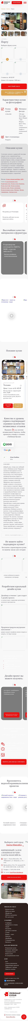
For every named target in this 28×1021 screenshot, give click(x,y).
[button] (24, 21)
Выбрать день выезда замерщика (14, 761)
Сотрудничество (10, 940)
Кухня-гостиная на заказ (7, 190)
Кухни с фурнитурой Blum (13, 179)
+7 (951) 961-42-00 (14, 869)
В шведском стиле (5, 183)
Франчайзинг (17, 2)
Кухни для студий (5, 185)
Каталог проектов (10, 945)
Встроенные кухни (10, 948)
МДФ (22, 179)
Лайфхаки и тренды (11, 967)
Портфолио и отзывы (11, 925)
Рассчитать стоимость (14, 93)
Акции (7, 926)
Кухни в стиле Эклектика (17, 183)
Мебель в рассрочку (11, 915)
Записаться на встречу (14, 877)
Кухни (8, 9)
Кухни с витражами (15, 188)
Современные (4, 192)
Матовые (16, 190)
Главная (3, 9)
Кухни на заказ (9, 909)
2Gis (11, 459)
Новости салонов (10, 969)
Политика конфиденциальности (12, 1002)
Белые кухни (9, 953)
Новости (7, 936)
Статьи (7, 932)
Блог (6, 961)
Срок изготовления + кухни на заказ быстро (13, 983)
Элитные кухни (13, 192)
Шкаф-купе (8, 913)
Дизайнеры (8, 938)
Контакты (8, 942)
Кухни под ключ (5, 188)
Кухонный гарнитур (8, 382)
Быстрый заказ (14, 86)
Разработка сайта (13, 1011)
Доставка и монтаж (11, 930)
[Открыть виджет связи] (24, 1017)
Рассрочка (8, 928)
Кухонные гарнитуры (11, 950)
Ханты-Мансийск (14, 845)
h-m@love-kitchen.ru (16, 872)
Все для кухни (9, 917)
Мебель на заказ (10, 911)
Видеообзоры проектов (12, 965)
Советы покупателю (11, 963)
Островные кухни (10, 951)
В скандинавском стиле (11, 181)
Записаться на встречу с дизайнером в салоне (11, 715)
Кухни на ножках (15, 185)
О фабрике (8, 923)
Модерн (22, 190)
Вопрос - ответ (9, 934)
